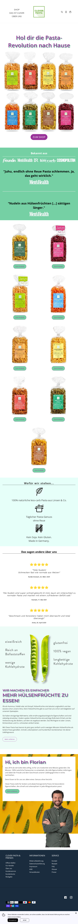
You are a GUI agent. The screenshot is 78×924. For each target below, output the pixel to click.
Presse (54, 872)
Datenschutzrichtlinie (14, 917)
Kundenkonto (10, 874)
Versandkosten (34, 872)
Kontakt (54, 861)
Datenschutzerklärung (37, 864)
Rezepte (54, 864)
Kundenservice (11, 871)
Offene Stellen (10, 863)
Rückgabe (9, 877)
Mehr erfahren (10, 739)
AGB (30, 869)
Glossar (54, 869)
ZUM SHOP (39, 137)
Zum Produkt (19, 266)
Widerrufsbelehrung (36, 861)
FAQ (53, 866)
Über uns (9, 868)
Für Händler (10, 866)
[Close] (76, 913)
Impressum (33, 866)
